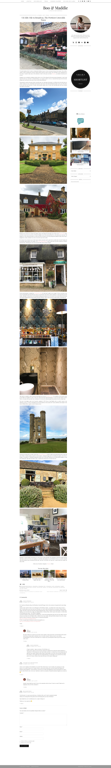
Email (21, 731)
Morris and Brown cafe (42, 454)
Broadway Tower (49, 396)
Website (21, 736)
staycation (39, 587)
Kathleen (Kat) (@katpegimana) (30, 662)
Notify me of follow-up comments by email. (27, 741)
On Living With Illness (69, 1)
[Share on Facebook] (20, 584)
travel (44, 587)
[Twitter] (78, 1)
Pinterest (48, 563)
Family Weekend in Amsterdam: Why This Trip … (49, 580)
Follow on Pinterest (81, 113)
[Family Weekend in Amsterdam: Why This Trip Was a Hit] (49, 574)
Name (21, 726)
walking (50, 587)
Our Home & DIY (38, 1)
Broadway (54, 73)
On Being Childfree (56, 1)
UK (47, 587)
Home (22, 1)
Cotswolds (22, 587)
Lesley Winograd (27, 601)
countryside (29, 587)
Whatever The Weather (59, 587)
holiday (34, 587)
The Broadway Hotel (38, 293)
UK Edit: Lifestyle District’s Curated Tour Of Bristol (31, 591)
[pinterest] (85, 42)
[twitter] (73, 42)
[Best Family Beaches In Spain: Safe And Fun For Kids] (37, 574)
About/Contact (35, 766)
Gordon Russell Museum (42, 241)
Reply (22, 626)
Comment (22, 713)
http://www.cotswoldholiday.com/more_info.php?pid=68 (30, 621)
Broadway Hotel (50, 586)
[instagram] (76, 42)
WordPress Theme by (84, 766)
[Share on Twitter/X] (22, 584)
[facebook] (79, 42)
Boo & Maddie (55, 7)
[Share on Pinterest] (24, 584)
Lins (28, 630)
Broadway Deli (61, 233)
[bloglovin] (82, 42)
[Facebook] (84, 1)
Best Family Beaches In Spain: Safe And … (37, 579)
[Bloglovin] (86, 1)
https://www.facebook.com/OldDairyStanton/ (28, 618)
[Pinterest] (82, 1)
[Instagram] (80, 1)
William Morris (23, 588)
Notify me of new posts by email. (26, 742)
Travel (46, 1)
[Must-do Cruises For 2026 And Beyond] (61, 574)
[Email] (88, 1)
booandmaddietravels (26, 586)
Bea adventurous (27, 691)
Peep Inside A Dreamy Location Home (57, 591)
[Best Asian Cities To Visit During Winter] (25, 574)
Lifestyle (29, 1)
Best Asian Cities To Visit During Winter (25, 579)
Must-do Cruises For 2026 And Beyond (61, 579)
